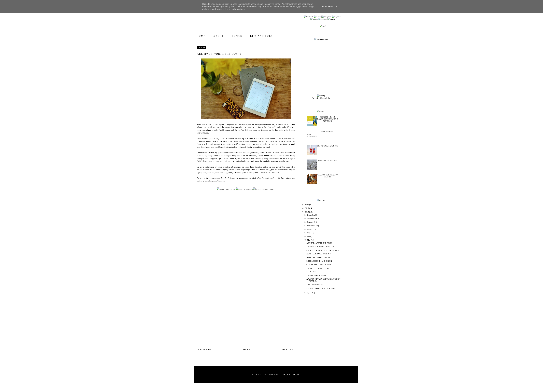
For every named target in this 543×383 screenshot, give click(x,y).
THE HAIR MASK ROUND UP (318, 275)
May (309, 240)
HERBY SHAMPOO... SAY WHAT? (319, 257)
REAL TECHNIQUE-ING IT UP (318, 254)
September (311, 226)
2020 (307, 205)
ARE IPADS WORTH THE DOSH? (319, 243)
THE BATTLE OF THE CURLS (327, 160)
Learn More (327, 7)
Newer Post (204, 349)
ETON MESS (311, 272)
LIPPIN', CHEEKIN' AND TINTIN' (319, 261)
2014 (307, 212)
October (310, 222)
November (311, 218)
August (310, 229)
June (309, 236)
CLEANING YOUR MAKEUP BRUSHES (327, 176)
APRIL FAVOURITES (314, 285)
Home (246, 349)
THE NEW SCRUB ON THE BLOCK (320, 247)
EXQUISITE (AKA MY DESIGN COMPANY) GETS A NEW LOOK (327, 119)
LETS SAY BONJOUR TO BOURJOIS (320, 288)
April (309, 293)
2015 (307, 208)
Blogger (276, 376)
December (311, 215)
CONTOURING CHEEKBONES (318, 264)
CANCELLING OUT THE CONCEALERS (322, 250)
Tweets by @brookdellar (321, 98)
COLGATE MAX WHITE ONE (327, 146)
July (309, 233)
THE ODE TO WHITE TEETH (317, 268)
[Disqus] (246, 237)
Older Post (288, 349)
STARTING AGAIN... (327, 132)
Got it (339, 7)
